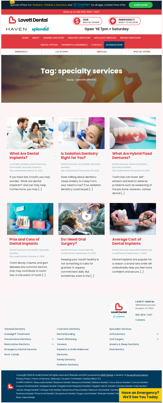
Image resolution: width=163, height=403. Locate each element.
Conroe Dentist (139, 382)
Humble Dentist (124, 386)
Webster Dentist (106, 393)
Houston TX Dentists (72, 378)
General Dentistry (53, 37)
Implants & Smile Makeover (73, 349)
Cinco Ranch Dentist (119, 382)
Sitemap (55, 378)
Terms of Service (40, 378)
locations (61, 51)
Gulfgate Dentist (48, 386)
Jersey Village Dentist (27, 389)
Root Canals (11, 354)
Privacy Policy (23, 378)
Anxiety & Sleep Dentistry (124, 344)
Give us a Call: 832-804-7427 (81, 12)
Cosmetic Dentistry (19, 164)
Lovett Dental (20, 170)
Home (25, 37)
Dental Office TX (91, 378)
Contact (96, 44)
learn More (141, 5)
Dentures (62, 354)
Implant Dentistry (130, 37)
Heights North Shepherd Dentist (74, 386)
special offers (142, 51)
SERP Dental (107, 375)
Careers (140, 319)
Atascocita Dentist (43, 382)
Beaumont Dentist (81, 382)
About (35, 37)
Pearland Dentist (24, 393)
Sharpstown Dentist (65, 393)
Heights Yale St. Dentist (103, 386)
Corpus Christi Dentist (27, 386)
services (102, 51)
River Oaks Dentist (25, 397)
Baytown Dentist (62, 382)
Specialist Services (105, 37)
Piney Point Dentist (44, 393)
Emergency (21, 51)
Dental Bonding (66, 334)
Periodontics (116, 349)
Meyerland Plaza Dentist (75, 389)
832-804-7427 (143, 314)
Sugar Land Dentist (86, 393)
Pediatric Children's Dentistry (50, 5)
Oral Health (15, 167)
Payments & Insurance (75, 44)
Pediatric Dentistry (79, 37)
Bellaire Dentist (100, 382)
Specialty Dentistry (31, 167)
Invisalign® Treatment (17, 334)
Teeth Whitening (67, 339)
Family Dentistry (66, 359)
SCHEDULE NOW (114, 44)
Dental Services (38, 164)
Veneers (62, 344)
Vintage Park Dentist (50, 389)
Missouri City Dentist (99, 389)
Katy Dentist (140, 386)
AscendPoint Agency (137, 375)
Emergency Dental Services (20, 349)
